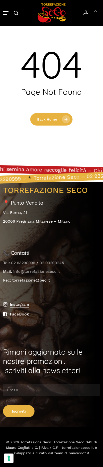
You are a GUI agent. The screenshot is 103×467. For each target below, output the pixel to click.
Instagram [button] (19, 304)
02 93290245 (52, 262)
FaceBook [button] (19, 314)
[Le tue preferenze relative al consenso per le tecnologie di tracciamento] (9, 458)
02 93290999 (23, 262)
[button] (5, 12)
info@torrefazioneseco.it (36, 271)
